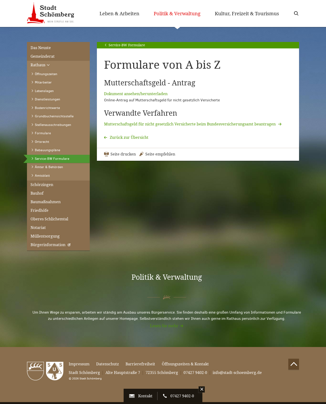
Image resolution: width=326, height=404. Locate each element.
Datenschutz (107, 364)
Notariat (38, 227)
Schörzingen (42, 184)
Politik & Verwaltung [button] (181, 13)
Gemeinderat (43, 56)
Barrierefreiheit (140, 364)
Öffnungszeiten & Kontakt (185, 364)
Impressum (79, 364)
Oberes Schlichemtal (49, 219)
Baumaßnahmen (46, 201)
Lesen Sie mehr (164, 325)
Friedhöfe (39, 210)
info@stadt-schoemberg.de (237, 372)
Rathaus (38, 64)
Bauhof (37, 193)
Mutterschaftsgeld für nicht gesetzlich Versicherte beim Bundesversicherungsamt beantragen (190, 124)
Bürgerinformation (48, 244)
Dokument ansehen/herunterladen (136, 93)
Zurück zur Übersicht (128, 137)
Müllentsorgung (45, 236)
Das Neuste (41, 47)
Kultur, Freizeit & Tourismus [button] (247, 13)
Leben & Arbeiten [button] (119, 13)
